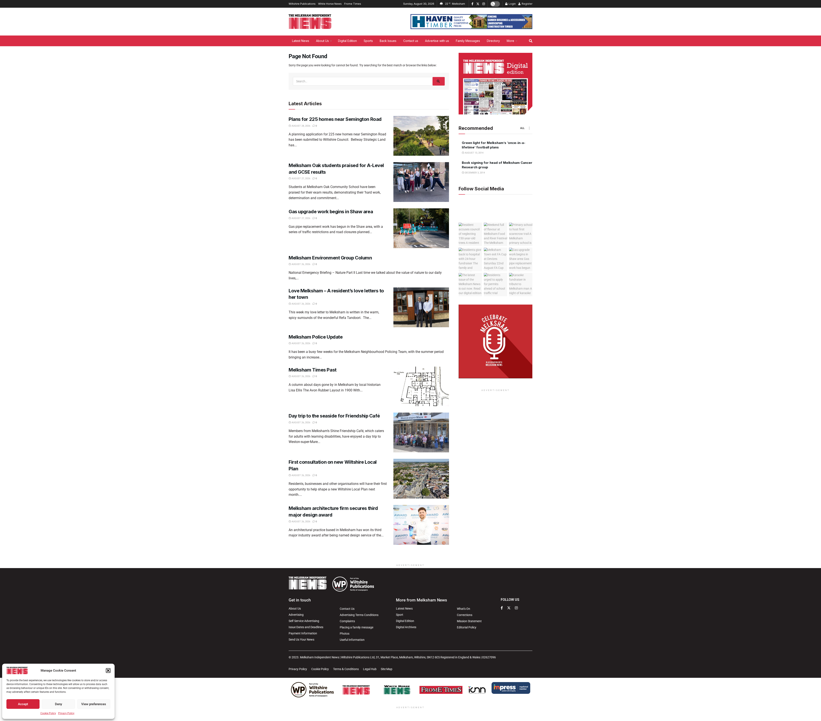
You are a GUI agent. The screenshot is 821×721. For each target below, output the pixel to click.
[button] (108, 670)
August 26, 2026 (300, 264)
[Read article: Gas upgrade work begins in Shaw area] (421, 228)
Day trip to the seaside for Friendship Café (334, 416)
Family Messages (468, 41)
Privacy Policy (66, 713)
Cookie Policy (48, 713)
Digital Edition (347, 41)
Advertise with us (437, 41)
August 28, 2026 (300, 125)
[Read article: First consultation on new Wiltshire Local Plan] (421, 479)
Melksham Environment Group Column (330, 258)
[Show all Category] (529, 128)
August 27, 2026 (300, 178)
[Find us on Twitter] (477, 4)
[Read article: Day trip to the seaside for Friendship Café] (421, 432)
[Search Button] (530, 41)
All (522, 128)
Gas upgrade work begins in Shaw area (331, 211)
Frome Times (352, 3)
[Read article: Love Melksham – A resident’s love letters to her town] (421, 307)
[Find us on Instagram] (483, 4)
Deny (58, 704)
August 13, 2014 (473, 152)
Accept (23, 704)
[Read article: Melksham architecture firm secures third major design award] (421, 525)
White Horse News (330, 3)
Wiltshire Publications (302, 3)
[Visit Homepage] (310, 21)
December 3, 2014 (474, 172)
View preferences (93, 704)
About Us (322, 41)
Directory (493, 41)
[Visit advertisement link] (471, 21)
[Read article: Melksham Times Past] (421, 386)
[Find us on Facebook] (472, 4)
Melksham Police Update (316, 337)
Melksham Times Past (313, 370)
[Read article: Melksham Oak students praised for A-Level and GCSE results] (421, 182)
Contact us (410, 41)
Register (526, 3)
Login (512, 3)
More (510, 41)
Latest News (300, 41)
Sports (368, 41)
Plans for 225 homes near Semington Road (335, 119)
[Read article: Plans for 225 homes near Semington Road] (421, 136)
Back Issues (388, 41)
